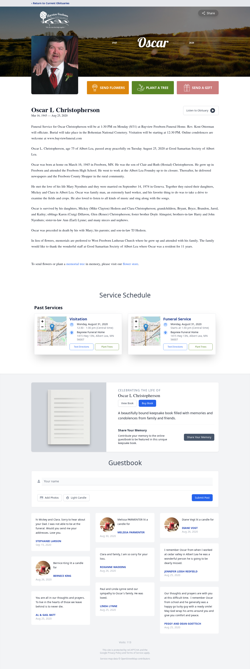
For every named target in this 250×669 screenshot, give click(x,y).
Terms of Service (134, 652)
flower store (130, 264)
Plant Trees (107, 346)
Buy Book (147, 403)
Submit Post (202, 497)
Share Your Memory (199, 437)
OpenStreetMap (129, 658)
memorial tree (75, 264)
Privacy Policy (115, 652)
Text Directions (81, 346)
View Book (127, 403)
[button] (52, 327)
